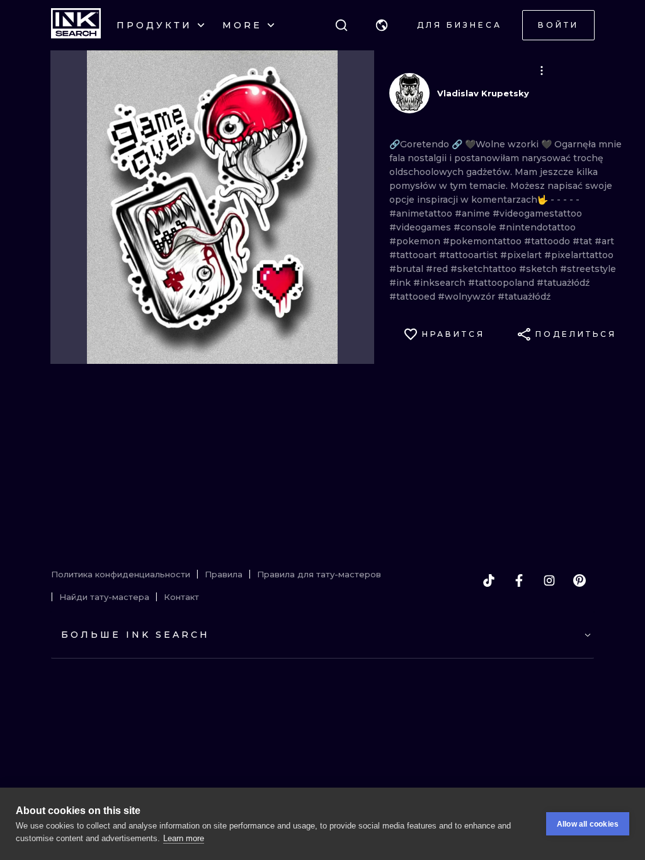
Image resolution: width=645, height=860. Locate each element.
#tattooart (414, 255)
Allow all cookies (588, 824)
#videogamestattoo (537, 213)
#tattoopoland (502, 282)
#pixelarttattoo (579, 255)
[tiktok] (489, 580)
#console (476, 227)
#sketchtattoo (484, 268)
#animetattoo (422, 213)
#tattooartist (469, 255)
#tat (584, 241)
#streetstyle (588, 268)
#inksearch (440, 282)
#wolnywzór (468, 296)
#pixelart (522, 255)
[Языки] (382, 25)
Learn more (183, 838)
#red (438, 268)
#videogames (421, 227)
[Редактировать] (542, 70)
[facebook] (519, 580)
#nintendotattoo (537, 227)
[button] (382, 25)
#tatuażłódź (563, 282)
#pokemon (416, 241)
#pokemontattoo (483, 241)
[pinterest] (579, 580)
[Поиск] (341, 25)
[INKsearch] (75, 25)
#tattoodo (548, 241)
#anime (474, 213)
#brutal (407, 268)
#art (604, 241)
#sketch (539, 268)
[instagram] (549, 580)
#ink (401, 282)
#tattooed (413, 296)
